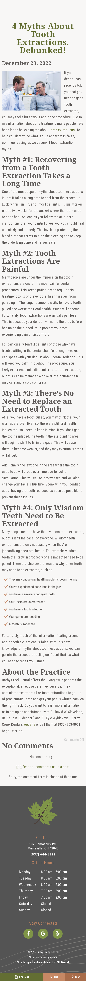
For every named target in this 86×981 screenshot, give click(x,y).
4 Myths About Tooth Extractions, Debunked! (43, 38)
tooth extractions (62, 130)
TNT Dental (62, 962)
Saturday (25, 904)
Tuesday (25, 878)
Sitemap (34, 957)
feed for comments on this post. (43, 767)
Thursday (26, 891)
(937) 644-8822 (43, 854)
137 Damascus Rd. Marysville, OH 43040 (43, 846)
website (29, 724)
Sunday (24, 910)
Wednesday (27, 885)
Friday (23, 897)
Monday (24, 872)
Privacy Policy (49, 957)
